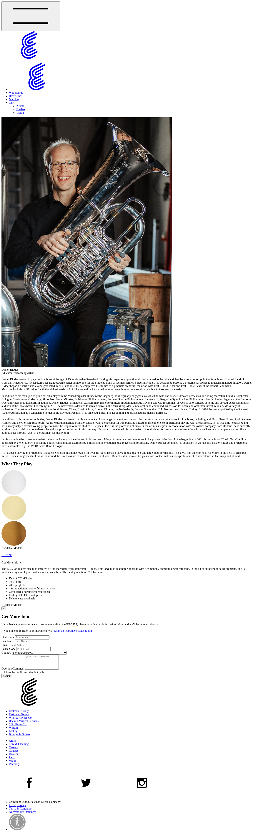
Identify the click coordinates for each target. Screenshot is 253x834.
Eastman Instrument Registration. (73, 630)
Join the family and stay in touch (24, 672)
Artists (20, 106)
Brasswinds (15, 96)
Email (4, 645)
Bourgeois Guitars (19, 734)
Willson (13, 727)
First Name (7, 637)
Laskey (13, 731)
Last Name (7, 641)
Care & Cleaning (19, 744)
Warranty (14, 764)
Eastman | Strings (19, 711)
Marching (14, 99)
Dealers (20, 109)
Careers (13, 747)
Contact (13, 750)
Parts (12, 757)
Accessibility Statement (22, 811)
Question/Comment (12, 668)
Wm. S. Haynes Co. (20, 717)
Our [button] (11, 102)
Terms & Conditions (21, 808)
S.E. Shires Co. (18, 724)
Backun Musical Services (24, 721)
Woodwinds (16, 92)
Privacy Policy (17, 805)
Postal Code (8, 648)
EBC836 (6, 555)
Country (6, 652)
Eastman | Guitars (19, 714)
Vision (20, 112)
